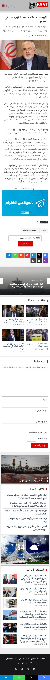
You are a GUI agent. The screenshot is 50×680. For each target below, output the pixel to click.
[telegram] (25, 203)
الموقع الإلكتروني (42, 421)
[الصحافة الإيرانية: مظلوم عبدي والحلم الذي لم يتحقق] (10, 592)
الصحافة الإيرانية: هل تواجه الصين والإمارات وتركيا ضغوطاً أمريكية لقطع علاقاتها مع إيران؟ (33, 638)
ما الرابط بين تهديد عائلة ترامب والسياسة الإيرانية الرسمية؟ (33, 625)
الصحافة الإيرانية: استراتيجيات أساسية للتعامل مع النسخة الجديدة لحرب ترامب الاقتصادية (33, 614)
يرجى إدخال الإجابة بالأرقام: (38, 432)
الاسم (45, 399)
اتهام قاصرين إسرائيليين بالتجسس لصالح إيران (25, 285)
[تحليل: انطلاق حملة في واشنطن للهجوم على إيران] (13, 311)
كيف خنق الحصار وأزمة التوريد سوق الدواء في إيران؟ (27, 520)
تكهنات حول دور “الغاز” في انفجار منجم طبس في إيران (37, 321)
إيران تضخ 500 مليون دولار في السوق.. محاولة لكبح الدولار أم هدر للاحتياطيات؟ (27, 496)
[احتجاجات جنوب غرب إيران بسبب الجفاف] (37, 335)
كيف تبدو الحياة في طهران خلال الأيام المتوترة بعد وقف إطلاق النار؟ (26, 479)
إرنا (38, 222)
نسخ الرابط (25, 244)
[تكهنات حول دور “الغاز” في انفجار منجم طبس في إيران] (37, 311)
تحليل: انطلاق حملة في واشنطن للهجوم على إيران (14, 321)
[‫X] (39, 255)
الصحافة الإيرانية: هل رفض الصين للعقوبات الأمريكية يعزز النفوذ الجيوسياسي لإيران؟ (28, 504)
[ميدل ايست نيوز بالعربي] (38, 6)
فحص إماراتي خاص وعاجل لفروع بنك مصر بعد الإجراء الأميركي (26, 528)
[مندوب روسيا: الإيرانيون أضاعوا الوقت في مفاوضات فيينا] (13, 335)
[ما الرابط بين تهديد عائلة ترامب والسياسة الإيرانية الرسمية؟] (10, 627)
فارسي (11, 6)
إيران (43, 230)
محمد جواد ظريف (29, 230)
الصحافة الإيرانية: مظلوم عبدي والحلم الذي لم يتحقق (33, 590)
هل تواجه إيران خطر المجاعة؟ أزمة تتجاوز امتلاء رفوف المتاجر (26, 512)
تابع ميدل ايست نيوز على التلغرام (25, 188)
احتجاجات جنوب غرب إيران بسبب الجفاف (37, 345)
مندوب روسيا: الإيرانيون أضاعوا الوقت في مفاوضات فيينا (13, 346)
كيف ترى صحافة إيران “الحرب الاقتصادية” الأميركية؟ (34, 601)
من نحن (21, 662)
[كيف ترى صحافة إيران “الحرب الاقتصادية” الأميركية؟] (10, 603)
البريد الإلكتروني (41, 410)
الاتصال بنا (28, 662)
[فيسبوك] (45, 255)
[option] (25, 281)
